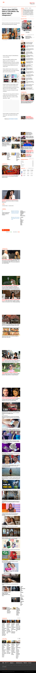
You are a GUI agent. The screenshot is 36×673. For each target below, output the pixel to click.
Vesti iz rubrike (4, 638)
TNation (33, 671)
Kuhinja (11, 665)
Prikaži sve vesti (24, 16)
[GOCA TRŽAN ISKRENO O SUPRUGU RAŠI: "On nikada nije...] (15, 601)
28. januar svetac (11, 205)
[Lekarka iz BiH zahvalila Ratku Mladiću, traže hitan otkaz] (15, 221)
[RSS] (33, 41)
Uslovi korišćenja (4, 666)
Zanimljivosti (19, 665)
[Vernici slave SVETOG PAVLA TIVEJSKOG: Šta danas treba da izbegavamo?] (11, 33)
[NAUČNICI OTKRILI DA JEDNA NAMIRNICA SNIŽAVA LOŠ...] (15, 140)
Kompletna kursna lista (31, 168)
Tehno (22, 665)
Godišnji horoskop (29, 34)
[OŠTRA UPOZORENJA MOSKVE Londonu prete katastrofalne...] (15, 213)
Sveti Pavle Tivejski (4, 205)
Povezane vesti (4, 618)
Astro (33, 34)
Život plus (9, 665)
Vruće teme (4, 208)
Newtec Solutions (29, 671)
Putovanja (14, 665)
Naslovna (3, 665)
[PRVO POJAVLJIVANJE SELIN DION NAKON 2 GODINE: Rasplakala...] (15, 147)
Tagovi (3, 203)
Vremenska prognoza (24, 159)
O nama (30, 665)
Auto (24, 665)
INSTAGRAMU (11, 118)
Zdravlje (6, 665)
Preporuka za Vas (4, 163)
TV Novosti (27, 665)
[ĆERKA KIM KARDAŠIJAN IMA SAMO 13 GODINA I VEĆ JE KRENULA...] (15, 591)
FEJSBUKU (16, 118)
